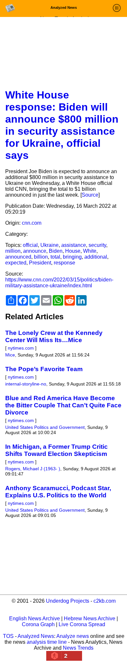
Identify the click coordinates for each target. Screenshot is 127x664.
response (64, 262)
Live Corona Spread (82, 624)
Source (90, 195)
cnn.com (31, 223)
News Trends (78, 648)
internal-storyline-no (25, 383)
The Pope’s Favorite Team (44, 369)
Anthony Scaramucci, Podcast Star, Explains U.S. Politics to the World (58, 492)
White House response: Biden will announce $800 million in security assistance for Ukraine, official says (62, 125)
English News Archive (34, 618)
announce (34, 251)
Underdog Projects (67, 601)
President (40, 262)
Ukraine (49, 245)
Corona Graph (38, 624)
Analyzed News (36, 636)
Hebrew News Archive (89, 618)
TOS (8, 636)
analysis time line (47, 642)
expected (15, 262)
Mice (10, 354)
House (72, 251)
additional (95, 257)
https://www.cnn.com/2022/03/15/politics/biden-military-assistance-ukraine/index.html (59, 282)
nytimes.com (21, 348)
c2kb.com (104, 601)
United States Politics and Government (45, 427)
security (97, 245)
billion (41, 257)
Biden (56, 251)
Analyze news (72, 636)
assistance (73, 245)
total (55, 257)
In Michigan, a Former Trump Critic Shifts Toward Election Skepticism (56, 450)
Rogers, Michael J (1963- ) (32, 468)
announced (18, 257)
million (13, 251)
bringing (72, 257)
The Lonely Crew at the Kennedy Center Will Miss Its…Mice (54, 336)
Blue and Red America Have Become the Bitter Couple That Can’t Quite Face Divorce (63, 405)
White (89, 251)
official (30, 245)
